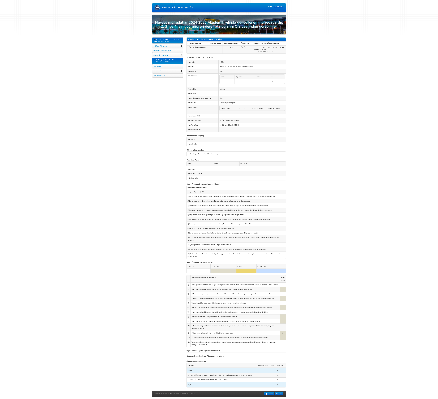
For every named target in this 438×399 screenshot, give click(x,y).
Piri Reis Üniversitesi (160, 46)
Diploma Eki (158, 66)
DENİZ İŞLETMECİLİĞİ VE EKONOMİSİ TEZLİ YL (164, 61)
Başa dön (279, 393)
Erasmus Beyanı (159, 71)
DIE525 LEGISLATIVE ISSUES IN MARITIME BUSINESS (166, 40)
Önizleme (270, 393)
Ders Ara (279, 6)
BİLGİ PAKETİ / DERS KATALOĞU (177, 8)
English (270, 6)
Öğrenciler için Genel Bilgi (162, 50)
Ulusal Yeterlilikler (159, 75)
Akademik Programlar (161, 55)
